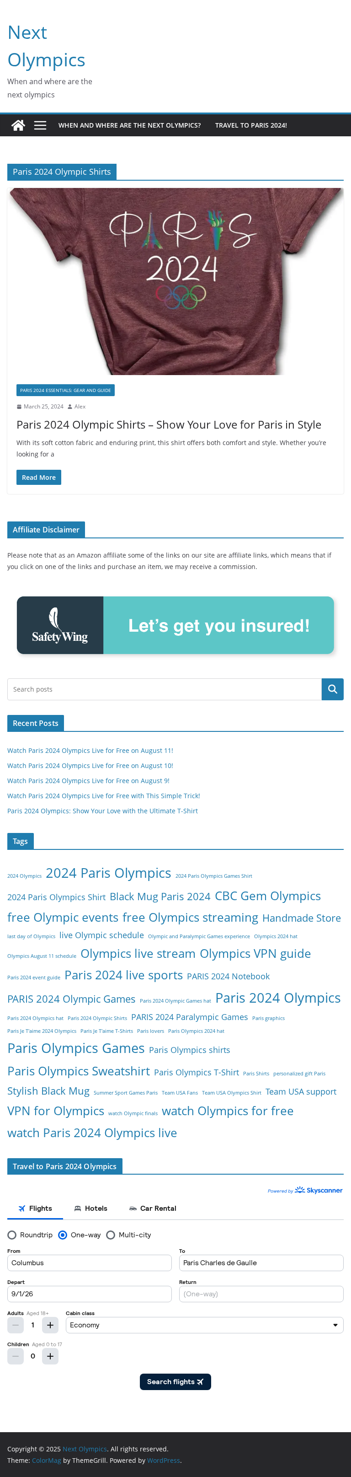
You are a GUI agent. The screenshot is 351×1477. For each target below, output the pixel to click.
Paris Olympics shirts (189, 1049)
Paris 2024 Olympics (278, 997)
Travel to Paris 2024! (251, 125)
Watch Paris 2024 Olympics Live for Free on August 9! (88, 780)
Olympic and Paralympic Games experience (199, 936)
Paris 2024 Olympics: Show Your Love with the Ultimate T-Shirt (102, 810)
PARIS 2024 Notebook (228, 976)
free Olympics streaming (190, 917)
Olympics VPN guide (255, 953)
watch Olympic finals (133, 1113)
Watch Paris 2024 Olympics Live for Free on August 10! (90, 765)
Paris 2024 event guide (33, 977)
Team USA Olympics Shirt (231, 1093)
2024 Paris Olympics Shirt (56, 897)
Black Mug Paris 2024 (160, 896)
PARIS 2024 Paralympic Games (189, 1016)
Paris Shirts (256, 1073)
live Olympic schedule (101, 934)
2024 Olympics (24, 876)
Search (333, 689)
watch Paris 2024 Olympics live (92, 1132)
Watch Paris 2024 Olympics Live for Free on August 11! (90, 750)
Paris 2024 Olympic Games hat (175, 1001)
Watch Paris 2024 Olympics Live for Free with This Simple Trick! (103, 795)
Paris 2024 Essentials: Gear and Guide (65, 390)
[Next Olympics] (18, 125)
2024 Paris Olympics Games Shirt (214, 876)
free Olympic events (62, 917)
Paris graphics (268, 1018)
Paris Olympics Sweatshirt (78, 1071)
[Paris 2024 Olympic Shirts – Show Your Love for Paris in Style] (175, 281)
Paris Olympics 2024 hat (196, 1031)
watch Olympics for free (228, 1110)
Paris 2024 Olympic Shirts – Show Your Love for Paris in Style (168, 424)
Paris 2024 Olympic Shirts (97, 1018)
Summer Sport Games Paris (126, 1093)
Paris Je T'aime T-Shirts (106, 1031)
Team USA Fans (180, 1093)
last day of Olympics (31, 936)
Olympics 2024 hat (276, 936)
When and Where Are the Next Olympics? (129, 125)
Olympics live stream (138, 953)
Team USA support (301, 1091)
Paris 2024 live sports (123, 975)
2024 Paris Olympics (108, 873)
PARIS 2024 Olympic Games (71, 999)
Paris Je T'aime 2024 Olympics (41, 1031)
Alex (79, 406)
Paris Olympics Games (76, 1048)
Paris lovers (150, 1031)
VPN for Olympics (55, 1110)
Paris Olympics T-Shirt (196, 1072)
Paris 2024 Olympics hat (35, 1018)
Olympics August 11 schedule (41, 956)
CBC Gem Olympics (268, 895)
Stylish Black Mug (48, 1091)
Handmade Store (301, 918)
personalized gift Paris (299, 1073)
